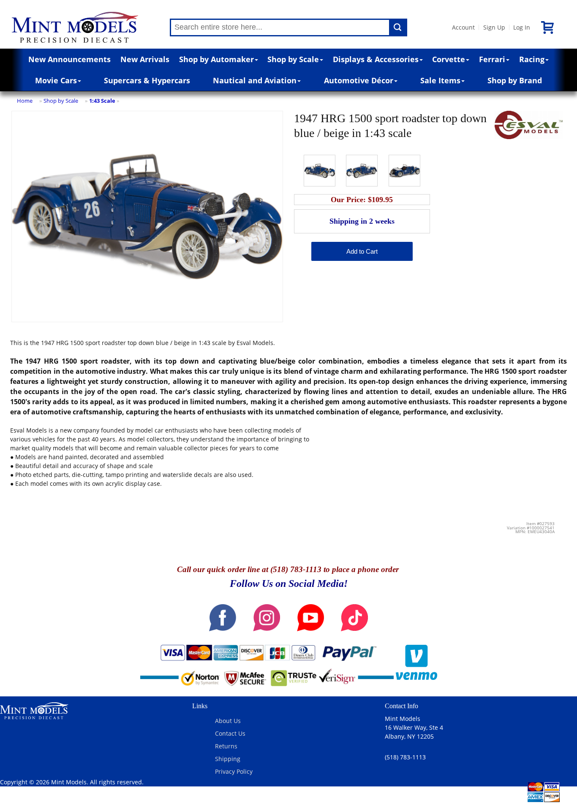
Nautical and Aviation (255, 80)
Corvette (448, 59)
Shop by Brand (514, 80)
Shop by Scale (293, 59)
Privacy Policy (234, 771)
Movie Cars (56, 80)
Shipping (227, 759)
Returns (226, 746)
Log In (521, 27)
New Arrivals (144, 59)
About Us (228, 721)
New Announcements (69, 59)
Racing (531, 59)
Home (25, 100)
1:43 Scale (102, 100)
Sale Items (440, 80)
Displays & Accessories (376, 59)
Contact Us (230, 733)
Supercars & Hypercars (147, 80)
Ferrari (492, 59)
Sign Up (494, 27)
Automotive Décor (358, 80)
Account (463, 27)
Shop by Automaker (216, 59)
